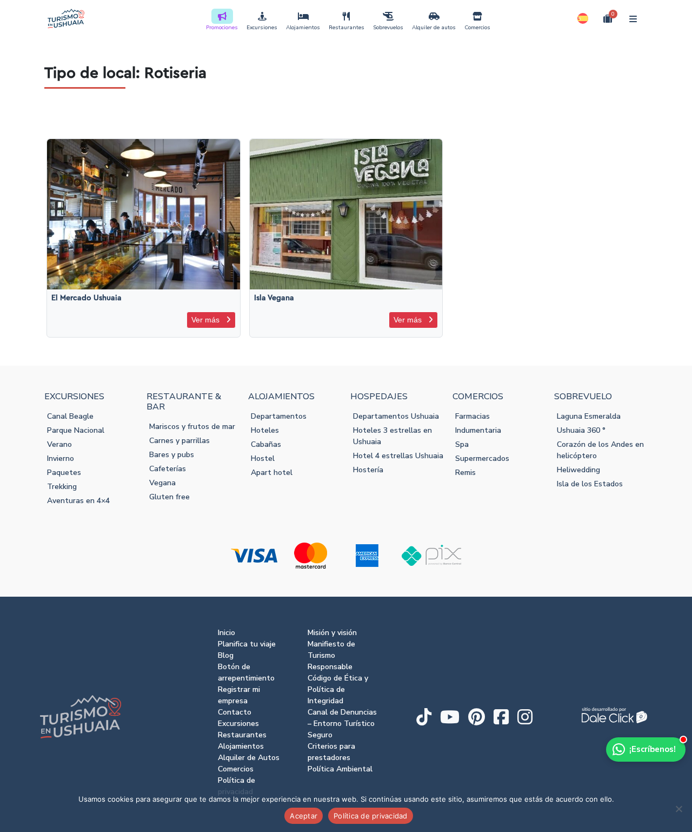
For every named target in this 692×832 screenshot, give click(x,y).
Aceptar (303, 815)
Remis (465, 472)
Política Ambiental (340, 769)
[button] (582, 18)
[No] (678, 808)
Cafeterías (167, 469)
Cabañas (266, 444)
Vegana (162, 483)
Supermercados (482, 458)
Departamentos (279, 416)
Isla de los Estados (590, 484)
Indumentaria (478, 430)
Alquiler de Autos (249, 757)
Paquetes (64, 472)
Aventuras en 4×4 (78, 501)
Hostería (368, 470)
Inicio (226, 633)
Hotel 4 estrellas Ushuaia (398, 456)
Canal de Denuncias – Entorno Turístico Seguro (342, 723)
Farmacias (472, 416)
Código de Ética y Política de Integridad (338, 689)
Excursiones (262, 27)
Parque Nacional (75, 430)
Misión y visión (332, 633)
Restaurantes (346, 27)
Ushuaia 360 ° (581, 430)
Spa (462, 444)
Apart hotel (271, 472)
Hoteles (265, 430)
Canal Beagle (70, 416)
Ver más (206, 319)
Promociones (222, 27)
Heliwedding (578, 470)
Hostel (263, 458)
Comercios (477, 27)
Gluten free (169, 497)
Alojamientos (303, 27)
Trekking (62, 486)
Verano (59, 444)
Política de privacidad (371, 815)
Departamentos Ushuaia (396, 416)
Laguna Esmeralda (589, 416)
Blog (226, 655)
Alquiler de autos (434, 27)
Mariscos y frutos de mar (192, 426)
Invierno (60, 458)
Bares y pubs (171, 455)
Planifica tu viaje (247, 644)
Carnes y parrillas (179, 440)
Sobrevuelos (388, 27)
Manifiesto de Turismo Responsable (331, 655)
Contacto (234, 712)
